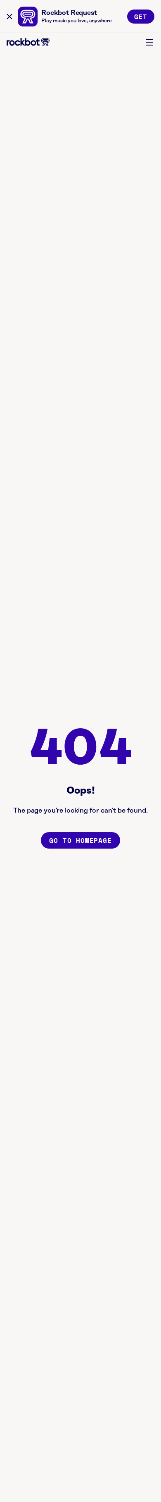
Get (140, 17)
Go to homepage (80, 840)
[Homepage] (28, 42)
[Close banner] (9, 16)
